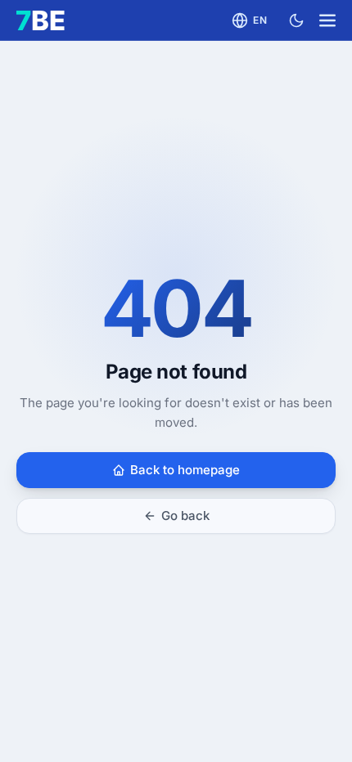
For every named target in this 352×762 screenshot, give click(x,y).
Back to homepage (185, 469)
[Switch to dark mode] (296, 20)
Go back (185, 515)
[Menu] (327, 20)
